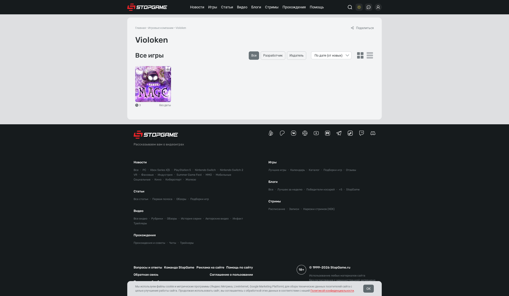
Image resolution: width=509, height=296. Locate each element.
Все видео (140, 218)
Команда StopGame (179, 267)
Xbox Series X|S (160, 170)
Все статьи (141, 199)
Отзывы (351, 170)
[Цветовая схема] (359, 7)
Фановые (147, 174)
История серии (191, 218)
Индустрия (165, 174)
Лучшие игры (277, 170)
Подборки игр (199, 199)
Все (136, 170)
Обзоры (181, 199)
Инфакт (238, 218)
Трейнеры (187, 243)
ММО (209, 174)
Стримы (272, 7)
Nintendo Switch (205, 170)
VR (135, 174)
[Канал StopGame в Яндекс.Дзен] (304, 133)
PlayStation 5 (182, 170)
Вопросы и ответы (148, 267)
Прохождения (294, 7)
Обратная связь (146, 274)
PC (144, 170)
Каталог (314, 170)
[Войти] (378, 7)
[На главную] (147, 7)
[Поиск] (350, 7)
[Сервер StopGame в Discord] (372, 133)
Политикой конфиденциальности (332, 290)
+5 (340, 189)
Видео (242, 7)
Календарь (297, 170)
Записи (294, 209)
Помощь (317, 7)
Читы (172, 243)
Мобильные (223, 174)
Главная (140, 27)
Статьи (227, 7)
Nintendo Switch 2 (231, 170)
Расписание (276, 209)
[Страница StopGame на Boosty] (270, 133)
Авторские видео (217, 218)
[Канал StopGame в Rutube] (327, 133)
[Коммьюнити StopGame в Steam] (350, 133)
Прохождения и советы (149, 243)
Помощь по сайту (239, 267)
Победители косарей (320, 189)
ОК (368, 289)
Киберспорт (173, 179)
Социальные (142, 179)
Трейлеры (140, 223)
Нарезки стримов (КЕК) (319, 209)
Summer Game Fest (189, 174)
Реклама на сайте (210, 267)
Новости (197, 7)
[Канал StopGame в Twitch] (361, 133)
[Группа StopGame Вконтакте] (293, 133)
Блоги (256, 7)
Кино (157, 179)
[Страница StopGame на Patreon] (282, 133)
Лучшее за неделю (289, 189)
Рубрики (157, 218)
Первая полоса (162, 199)
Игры (212, 7)
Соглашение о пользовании (231, 274)
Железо (191, 179)
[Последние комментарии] (368, 7)
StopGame (353, 189)
